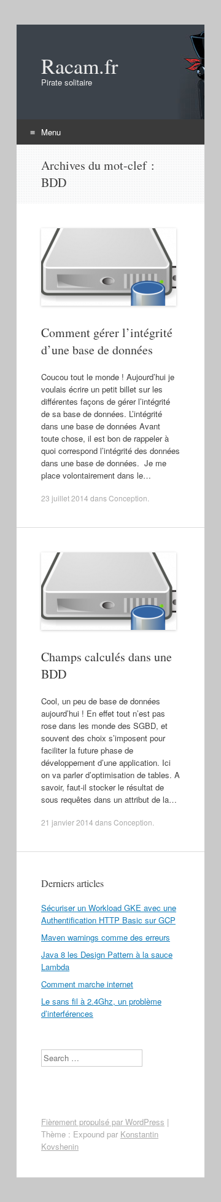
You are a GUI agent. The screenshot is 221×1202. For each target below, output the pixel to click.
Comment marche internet (87, 984)
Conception (128, 498)
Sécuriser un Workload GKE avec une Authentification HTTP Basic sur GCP (108, 914)
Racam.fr (79, 65)
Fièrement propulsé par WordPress (103, 1122)
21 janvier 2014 (67, 822)
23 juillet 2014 (64, 498)
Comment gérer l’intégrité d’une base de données (107, 341)
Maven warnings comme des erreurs (105, 937)
